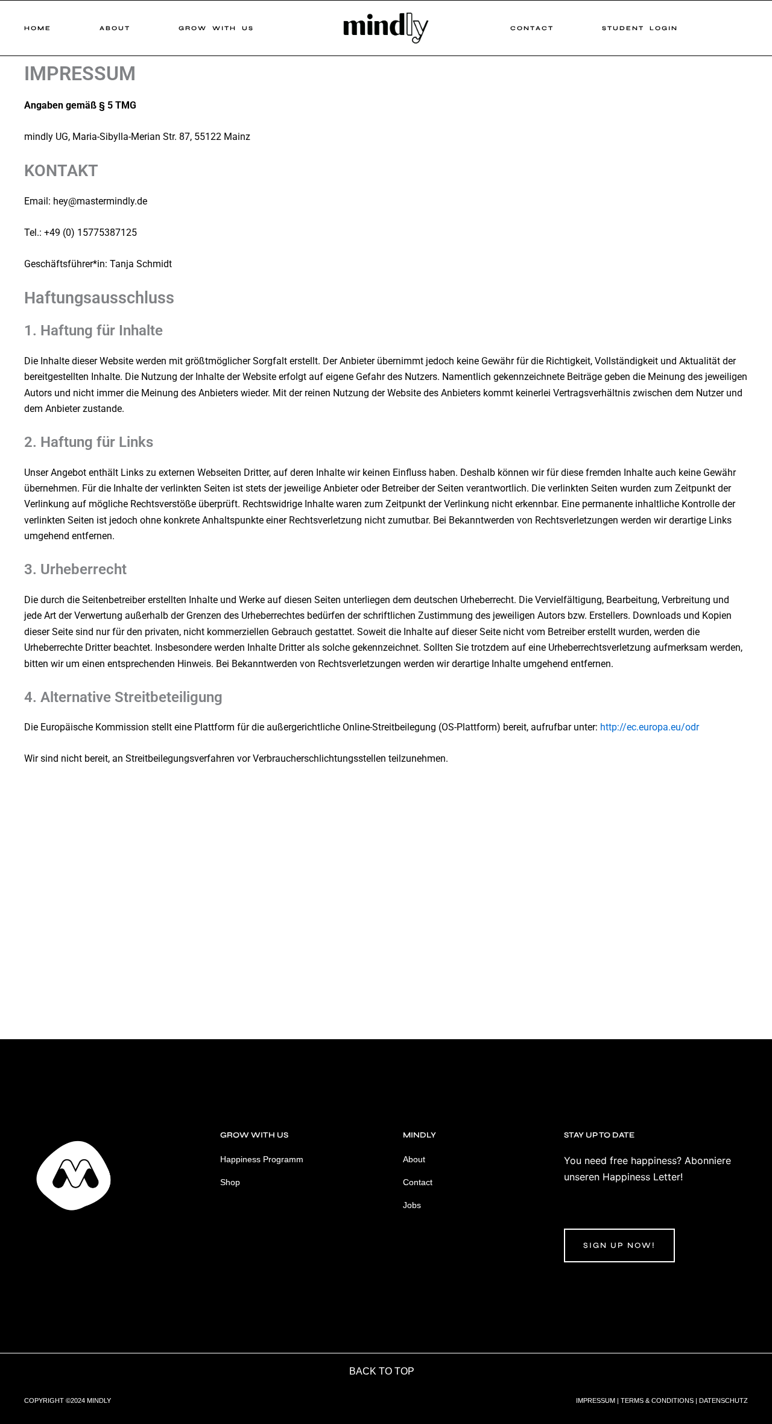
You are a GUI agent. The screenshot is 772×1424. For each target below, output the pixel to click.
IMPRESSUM (595, 1400)
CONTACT (532, 28)
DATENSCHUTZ (723, 1400)
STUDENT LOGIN (640, 28)
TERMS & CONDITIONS (657, 1400)
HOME (37, 28)
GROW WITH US (216, 28)
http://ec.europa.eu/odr (649, 727)
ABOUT (115, 28)
